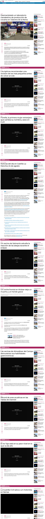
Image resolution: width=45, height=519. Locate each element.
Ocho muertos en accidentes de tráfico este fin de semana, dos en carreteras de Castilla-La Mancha (19, 336)
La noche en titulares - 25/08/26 (41, 29)
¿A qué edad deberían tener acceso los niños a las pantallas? (41, 45)
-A (29, 45)
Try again (17, 136)
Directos (20, 1)
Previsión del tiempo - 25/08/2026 (40, 52)
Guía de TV (24, 1)
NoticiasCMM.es (18, 235)
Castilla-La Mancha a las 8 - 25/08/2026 (41, 21)
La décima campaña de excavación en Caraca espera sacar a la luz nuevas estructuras (41, 41)
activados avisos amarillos (24, 199)
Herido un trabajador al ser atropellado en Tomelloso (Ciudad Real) (41, 33)
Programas (28, 1)
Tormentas (6, 0)
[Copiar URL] (17, 88)
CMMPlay (16, 1)
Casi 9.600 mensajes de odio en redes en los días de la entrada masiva (41, 37)
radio (21, 236)
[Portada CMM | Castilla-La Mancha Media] (3, 1)
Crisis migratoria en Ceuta (10, 0)
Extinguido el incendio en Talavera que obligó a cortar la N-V (14, 220)
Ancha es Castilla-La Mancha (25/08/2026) (40, 17)
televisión (18, 236)
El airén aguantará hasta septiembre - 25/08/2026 (41, 48)
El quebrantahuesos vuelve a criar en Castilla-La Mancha (13, 233)
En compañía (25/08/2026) (39, 24)
